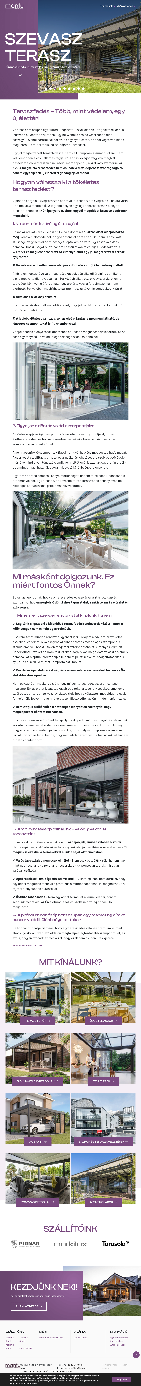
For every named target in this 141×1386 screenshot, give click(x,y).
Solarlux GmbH (10, 1339)
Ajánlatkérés (80, 1337)
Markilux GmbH (10, 1346)
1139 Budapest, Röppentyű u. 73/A (38, 1371)
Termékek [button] (106, 6)
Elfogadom (121, 1379)
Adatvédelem (116, 1341)
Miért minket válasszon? (51, 1337)
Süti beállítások (117, 1344)
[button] (46, 88)
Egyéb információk (119, 1337)
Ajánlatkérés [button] (125, 6)
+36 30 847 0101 (74, 1364)
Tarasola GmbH (23, 1339)
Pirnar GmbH (25, 1348)
